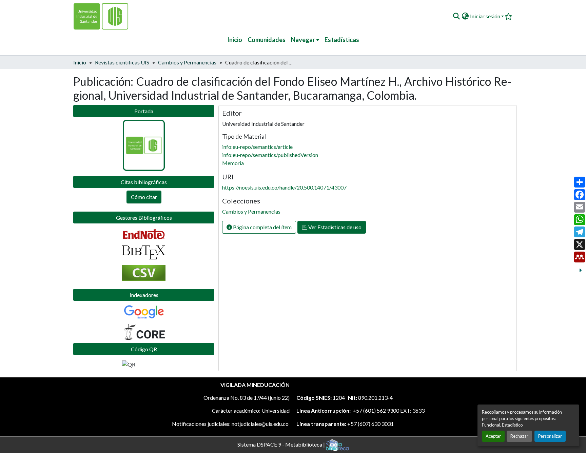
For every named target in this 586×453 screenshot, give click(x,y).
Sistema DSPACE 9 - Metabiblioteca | (281, 444)
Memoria (233, 163)
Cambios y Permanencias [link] (187, 62)
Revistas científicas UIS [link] (122, 62)
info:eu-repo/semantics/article (257, 146)
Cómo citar (144, 197)
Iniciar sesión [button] (485, 16)
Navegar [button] (303, 39)
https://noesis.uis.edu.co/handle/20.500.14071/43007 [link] (284, 187)
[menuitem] (305, 40)
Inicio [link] (79, 62)
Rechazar (519, 436)
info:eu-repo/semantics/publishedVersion (270, 155)
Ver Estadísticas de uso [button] (334, 227)
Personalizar (550, 436)
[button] (456, 16)
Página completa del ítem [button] (262, 227)
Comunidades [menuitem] (267, 39)
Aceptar (493, 436)
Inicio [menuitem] (234, 39)
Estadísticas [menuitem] (342, 39)
